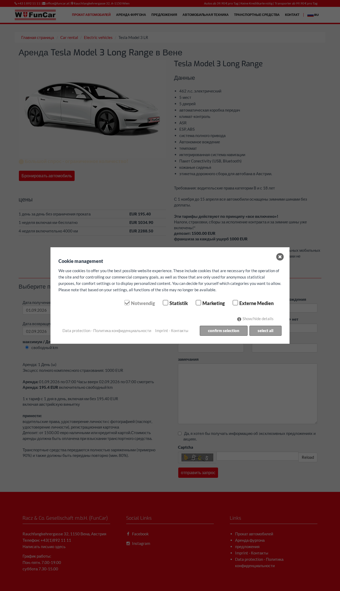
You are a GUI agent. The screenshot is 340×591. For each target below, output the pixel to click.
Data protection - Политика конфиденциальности (106, 330)
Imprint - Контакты (171, 330)
